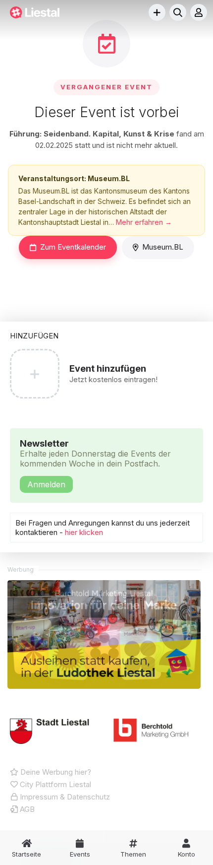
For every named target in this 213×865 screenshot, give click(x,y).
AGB (26, 809)
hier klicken (84, 532)
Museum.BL (162, 247)
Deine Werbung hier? (54, 772)
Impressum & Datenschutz (64, 796)
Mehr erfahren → (144, 222)
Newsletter (95, 463)
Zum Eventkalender (73, 247)
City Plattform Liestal (54, 784)
